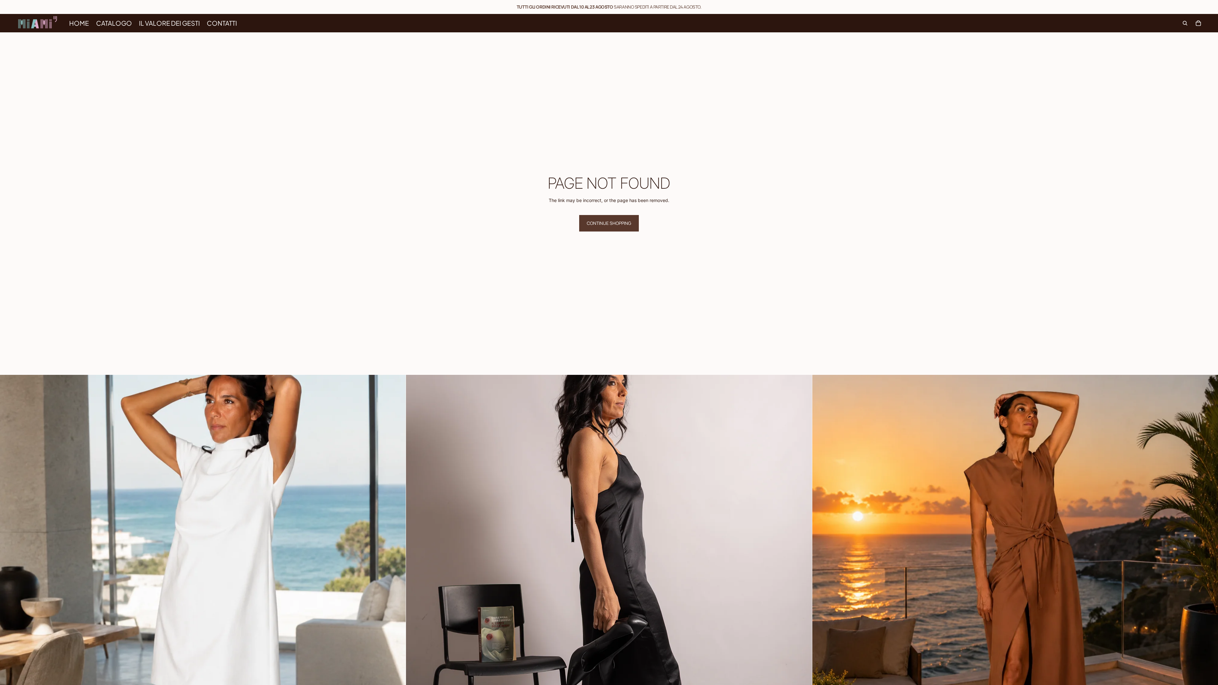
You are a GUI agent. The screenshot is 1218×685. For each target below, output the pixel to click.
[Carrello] (1198, 23)
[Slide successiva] (396, 578)
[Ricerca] (1185, 23)
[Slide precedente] (9, 578)
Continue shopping (609, 223)
